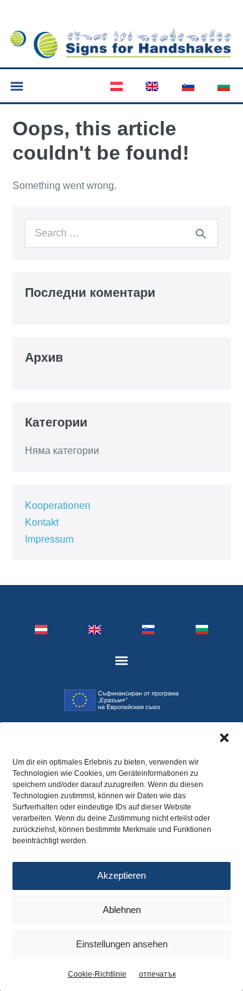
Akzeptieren (121, 875)
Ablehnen (122, 909)
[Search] (200, 233)
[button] (224, 738)
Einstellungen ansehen (122, 944)
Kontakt (42, 522)
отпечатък (157, 974)
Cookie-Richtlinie (97, 974)
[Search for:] (121, 233)
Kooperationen (57, 505)
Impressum (49, 539)
